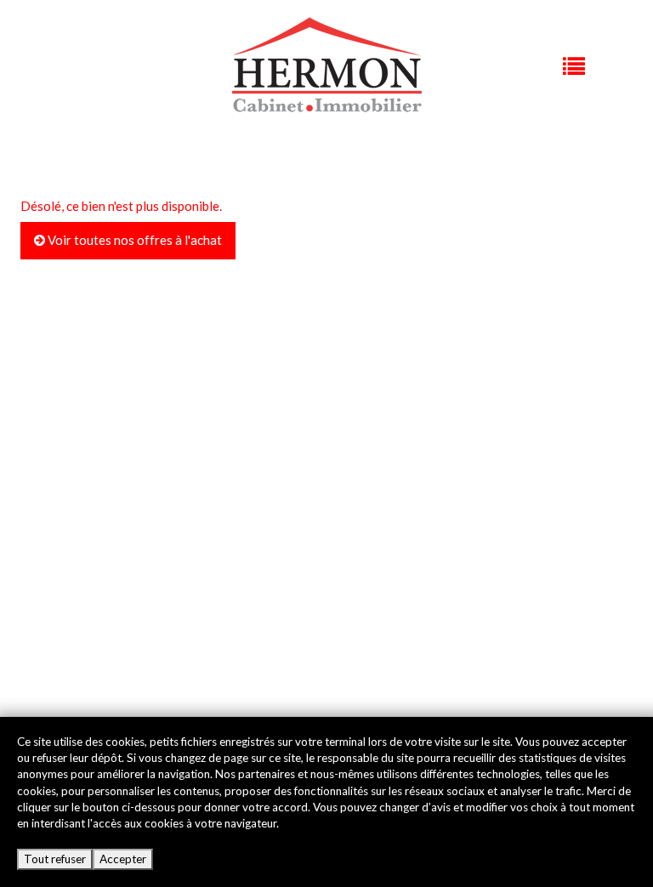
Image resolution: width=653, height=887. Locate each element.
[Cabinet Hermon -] (327, 64)
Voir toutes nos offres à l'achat (133, 239)
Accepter (122, 859)
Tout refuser (55, 859)
